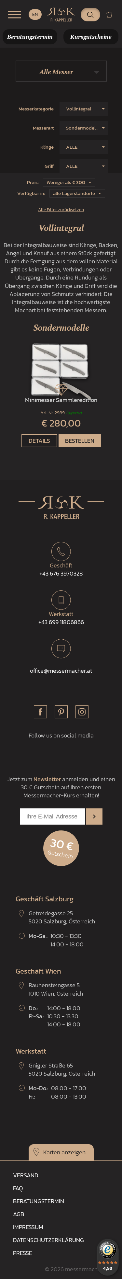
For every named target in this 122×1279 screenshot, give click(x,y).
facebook (40, 711)
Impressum (28, 1227)
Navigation (14, 14)
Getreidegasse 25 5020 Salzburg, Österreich (62, 917)
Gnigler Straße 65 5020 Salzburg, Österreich (62, 1069)
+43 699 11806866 (61, 618)
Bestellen (79, 440)
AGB (18, 1214)
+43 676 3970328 (61, 569)
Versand (25, 1175)
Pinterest (61, 711)
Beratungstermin (38, 1201)
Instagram (81, 711)
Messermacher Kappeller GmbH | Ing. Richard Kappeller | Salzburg (61, 14)
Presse (22, 1253)
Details (39, 440)
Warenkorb (112, 14)
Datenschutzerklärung (48, 1240)
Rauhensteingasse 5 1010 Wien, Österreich (56, 989)
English (35, 14)
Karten (51, 1152)
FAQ (18, 1188)
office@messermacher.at (61, 670)
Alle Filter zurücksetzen (61, 209)
